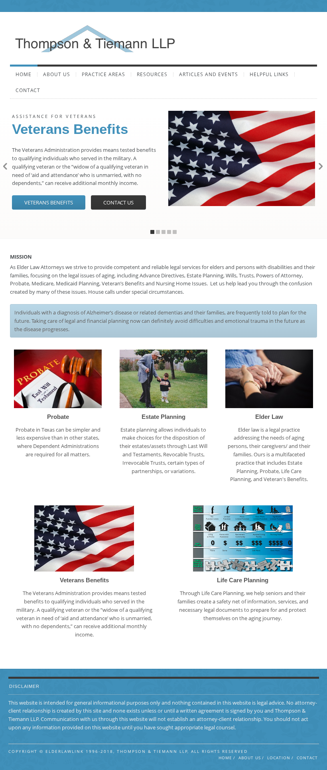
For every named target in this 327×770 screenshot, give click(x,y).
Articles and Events (208, 75)
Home (24, 75)
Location (278, 757)
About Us (56, 75)
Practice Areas (103, 75)
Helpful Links (269, 75)
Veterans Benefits (48, 202)
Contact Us (118, 202)
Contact (28, 90)
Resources (152, 75)
